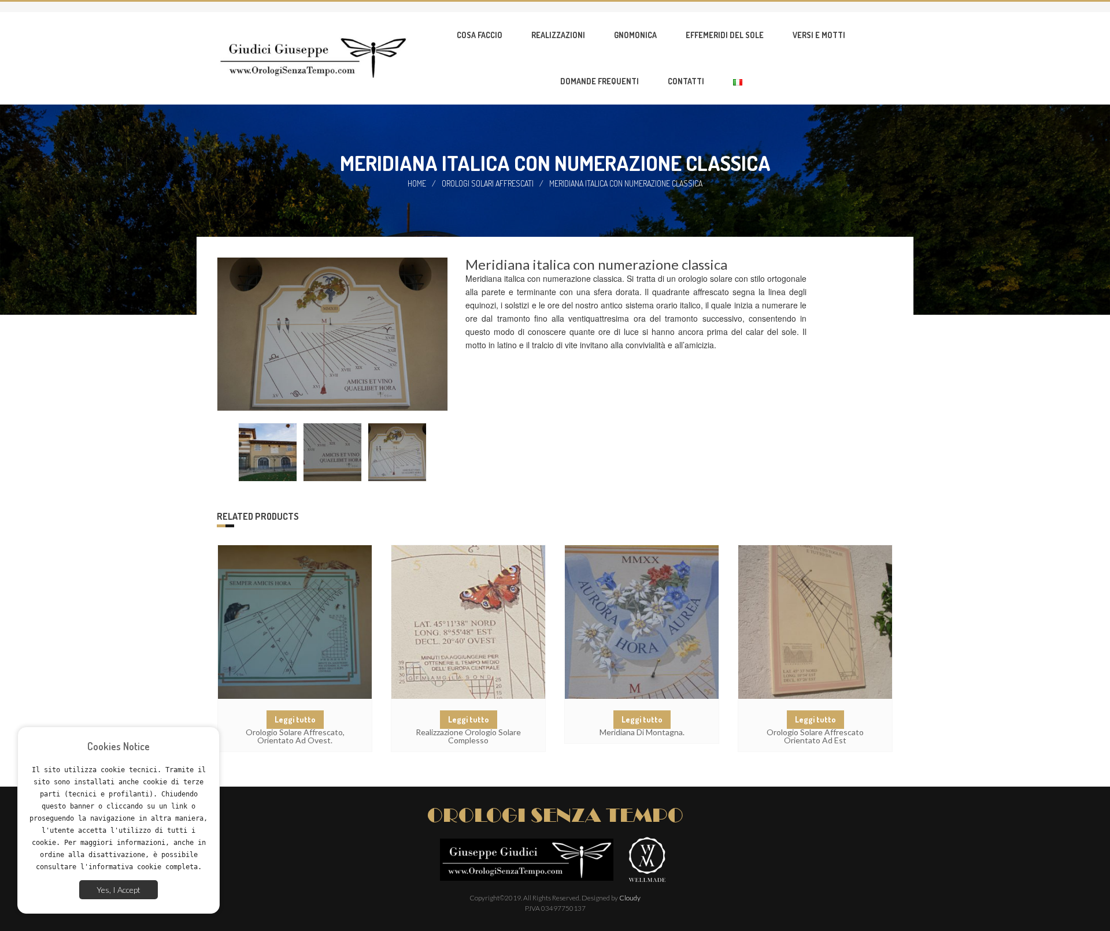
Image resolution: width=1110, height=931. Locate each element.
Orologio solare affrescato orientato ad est (815, 736)
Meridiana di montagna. (642, 732)
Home (417, 183)
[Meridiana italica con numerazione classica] (267, 452)
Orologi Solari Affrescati (488, 183)
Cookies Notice (118, 746)
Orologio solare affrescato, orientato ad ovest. (295, 736)
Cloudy (630, 897)
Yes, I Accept (118, 890)
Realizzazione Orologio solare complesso (468, 736)
